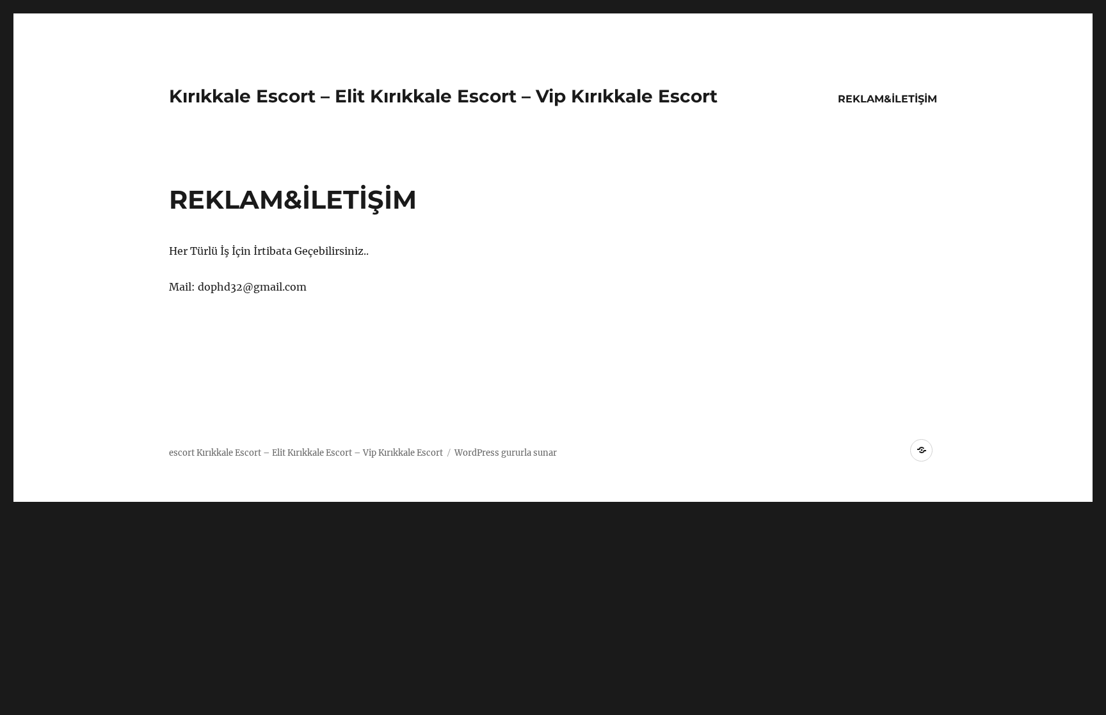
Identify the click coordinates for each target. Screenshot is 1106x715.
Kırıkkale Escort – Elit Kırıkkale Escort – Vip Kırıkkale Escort (443, 96)
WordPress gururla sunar (505, 452)
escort (182, 452)
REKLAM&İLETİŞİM (887, 99)
